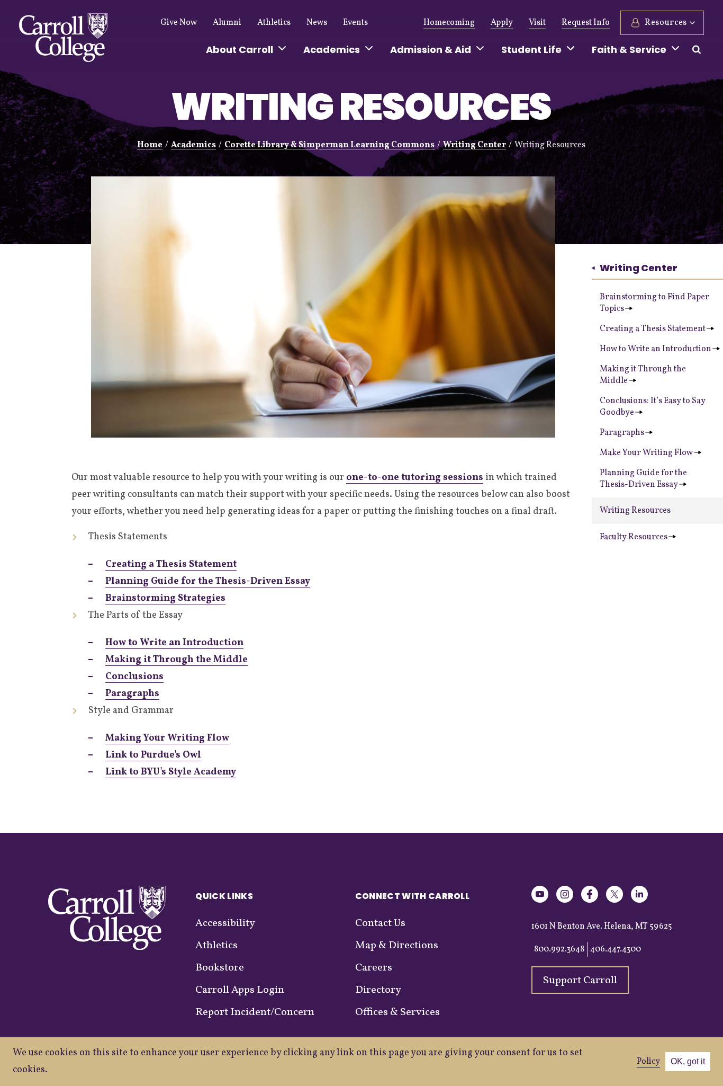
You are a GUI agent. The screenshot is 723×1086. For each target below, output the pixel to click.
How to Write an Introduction (655, 349)
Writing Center (474, 145)
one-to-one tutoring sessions (414, 477)
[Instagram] (564, 901)
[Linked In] (639, 901)
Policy (648, 1061)
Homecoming (449, 23)
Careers (373, 967)
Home (149, 145)
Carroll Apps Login (239, 990)
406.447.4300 (615, 949)
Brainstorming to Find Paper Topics (654, 303)
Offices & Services (397, 1012)
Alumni (227, 23)
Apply (502, 23)
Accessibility (225, 923)
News (316, 23)
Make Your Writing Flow (646, 453)
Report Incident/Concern (254, 1012)
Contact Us (380, 923)
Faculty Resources (633, 537)
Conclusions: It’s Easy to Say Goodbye (653, 407)
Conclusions (134, 676)
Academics (193, 145)
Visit (537, 23)
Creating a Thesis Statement (653, 329)
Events (355, 23)
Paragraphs (622, 433)
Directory (378, 990)
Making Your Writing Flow (167, 738)
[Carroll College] (63, 40)
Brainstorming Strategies (165, 598)
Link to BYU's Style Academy (170, 772)
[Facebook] (589, 901)
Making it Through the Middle (643, 375)
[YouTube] (539, 901)
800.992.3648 (559, 949)
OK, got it (688, 1061)
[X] (614, 901)
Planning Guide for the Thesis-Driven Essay (643, 479)
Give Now (178, 23)
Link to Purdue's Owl (153, 755)
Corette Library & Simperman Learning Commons (329, 145)
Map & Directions (396, 945)
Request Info (586, 23)
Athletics (274, 23)
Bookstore (219, 967)
